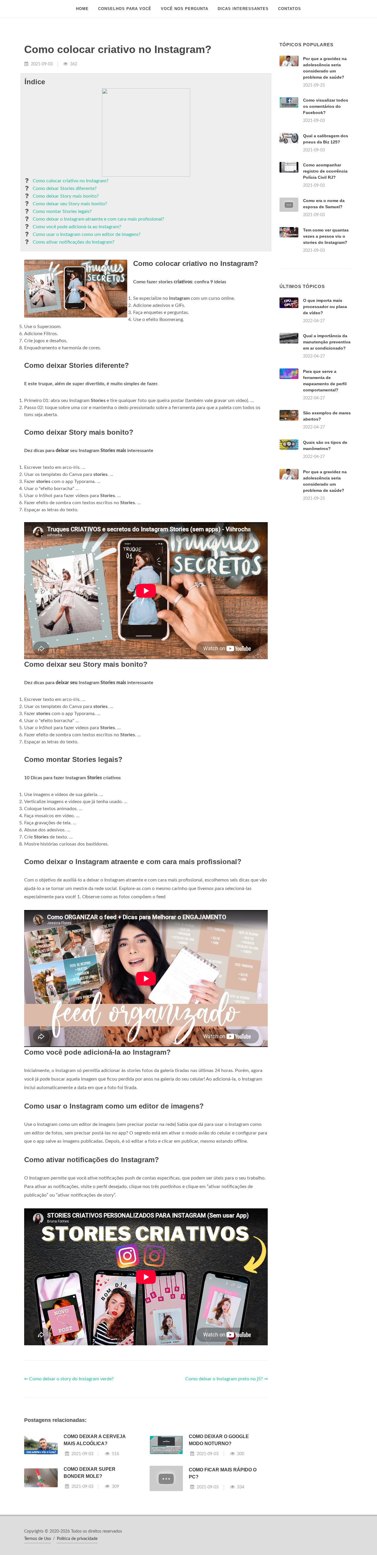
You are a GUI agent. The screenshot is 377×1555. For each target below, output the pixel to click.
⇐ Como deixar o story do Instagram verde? (69, 1379)
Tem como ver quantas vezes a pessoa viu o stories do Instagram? (326, 236)
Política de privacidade (77, 1539)
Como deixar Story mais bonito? (66, 196)
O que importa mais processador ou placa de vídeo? (325, 306)
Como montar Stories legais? (62, 211)
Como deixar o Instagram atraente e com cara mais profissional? (98, 219)
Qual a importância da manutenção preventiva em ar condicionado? (326, 341)
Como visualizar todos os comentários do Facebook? (325, 106)
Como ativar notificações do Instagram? (73, 242)
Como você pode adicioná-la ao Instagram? (77, 226)
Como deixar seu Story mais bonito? (70, 203)
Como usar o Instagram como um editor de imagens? (86, 234)
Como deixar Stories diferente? (65, 188)
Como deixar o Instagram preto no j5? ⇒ (226, 1379)
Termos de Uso (37, 1539)
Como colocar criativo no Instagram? (70, 180)
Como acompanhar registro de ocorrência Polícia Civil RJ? (325, 171)
